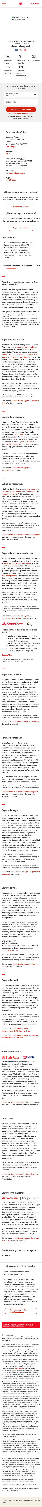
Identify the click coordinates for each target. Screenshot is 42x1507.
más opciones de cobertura (18, 444)
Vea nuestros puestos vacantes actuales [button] (18, 1311)
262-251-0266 (11, 180)
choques (19, 354)
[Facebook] (16, 50)
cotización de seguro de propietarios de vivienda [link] (16, 617)
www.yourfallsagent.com (15, 173)
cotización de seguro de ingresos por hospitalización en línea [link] (20, 1036)
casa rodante (32, 489)
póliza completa (19, 1368)
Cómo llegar (10, 147)
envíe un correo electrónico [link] (19, 1102)
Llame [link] (4, 535)
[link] (33, 59)
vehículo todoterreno (10, 494)
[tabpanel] (21, 156)
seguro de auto (20, 434)
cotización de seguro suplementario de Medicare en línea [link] (16, 1030)
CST (21, 159)
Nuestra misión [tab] (28, 266)
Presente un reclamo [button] (21, 207)
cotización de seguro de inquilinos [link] (26, 721)
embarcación (30, 492)
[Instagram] (25, 50)
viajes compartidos (19, 357)
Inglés (8, 154)
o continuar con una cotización (21, 113)
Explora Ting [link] (7, 655)
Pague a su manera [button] (21, 228)
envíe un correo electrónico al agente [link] (23, 792)
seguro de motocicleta (27, 442)
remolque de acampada (11, 492)
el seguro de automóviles (24, 347)
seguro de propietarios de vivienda (17, 563)
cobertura (6, 354)
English (4, 3)
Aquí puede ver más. (10, 950)
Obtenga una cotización (21, 109)
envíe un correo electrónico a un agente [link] (24, 535)
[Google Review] (21, 50)
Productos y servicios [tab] (11, 266)
